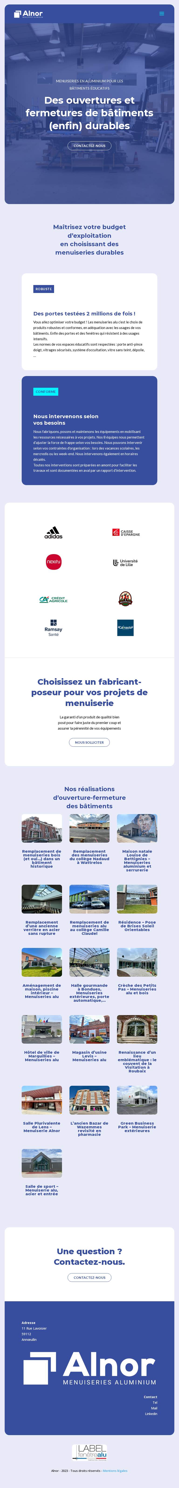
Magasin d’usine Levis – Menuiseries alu (89, 1056)
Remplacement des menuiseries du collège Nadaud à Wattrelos (89, 857)
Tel (155, 1402)
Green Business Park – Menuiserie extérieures (137, 1127)
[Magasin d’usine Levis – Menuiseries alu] (89, 1029)
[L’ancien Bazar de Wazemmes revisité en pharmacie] (89, 1100)
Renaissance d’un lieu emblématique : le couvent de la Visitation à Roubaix (137, 1061)
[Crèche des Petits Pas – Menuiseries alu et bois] (137, 962)
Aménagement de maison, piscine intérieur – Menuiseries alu (42, 991)
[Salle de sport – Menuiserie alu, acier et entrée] (42, 1163)
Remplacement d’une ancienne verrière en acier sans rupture (42, 928)
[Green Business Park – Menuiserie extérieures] (137, 1100)
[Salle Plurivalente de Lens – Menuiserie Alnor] (42, 1100)
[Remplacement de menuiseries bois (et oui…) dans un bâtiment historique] (42, 828)
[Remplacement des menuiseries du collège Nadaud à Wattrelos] (89, 828)
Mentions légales (115, 1471)
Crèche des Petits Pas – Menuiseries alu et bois (137, 989)
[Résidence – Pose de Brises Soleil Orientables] (137, 899)
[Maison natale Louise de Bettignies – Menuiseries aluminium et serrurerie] (137, 828)
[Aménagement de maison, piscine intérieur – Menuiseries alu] (42, 962)
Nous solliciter (89, 742)
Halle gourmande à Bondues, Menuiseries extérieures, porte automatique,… (89, 993)
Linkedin (151, 1413)
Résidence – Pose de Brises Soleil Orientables (137, 926)
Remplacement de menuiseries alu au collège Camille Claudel (89, 928)
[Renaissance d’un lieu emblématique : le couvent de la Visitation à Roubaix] (137, 1029)
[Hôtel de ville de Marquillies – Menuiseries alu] (42, 1029)
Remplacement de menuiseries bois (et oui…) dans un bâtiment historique (41, 859)
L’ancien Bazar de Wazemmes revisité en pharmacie (89, 1129)
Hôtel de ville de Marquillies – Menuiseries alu (41, 1056)
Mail (154, 1408)
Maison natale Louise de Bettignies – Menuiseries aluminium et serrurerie (137, 860)
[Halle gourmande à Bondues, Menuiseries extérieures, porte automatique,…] (89, 962)
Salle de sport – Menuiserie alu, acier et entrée (41, 1190)
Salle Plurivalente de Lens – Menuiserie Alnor (41, 1127)
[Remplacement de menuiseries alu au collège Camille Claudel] (89, 899)
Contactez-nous (89, 146)
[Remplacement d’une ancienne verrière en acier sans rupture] (42, 899)
